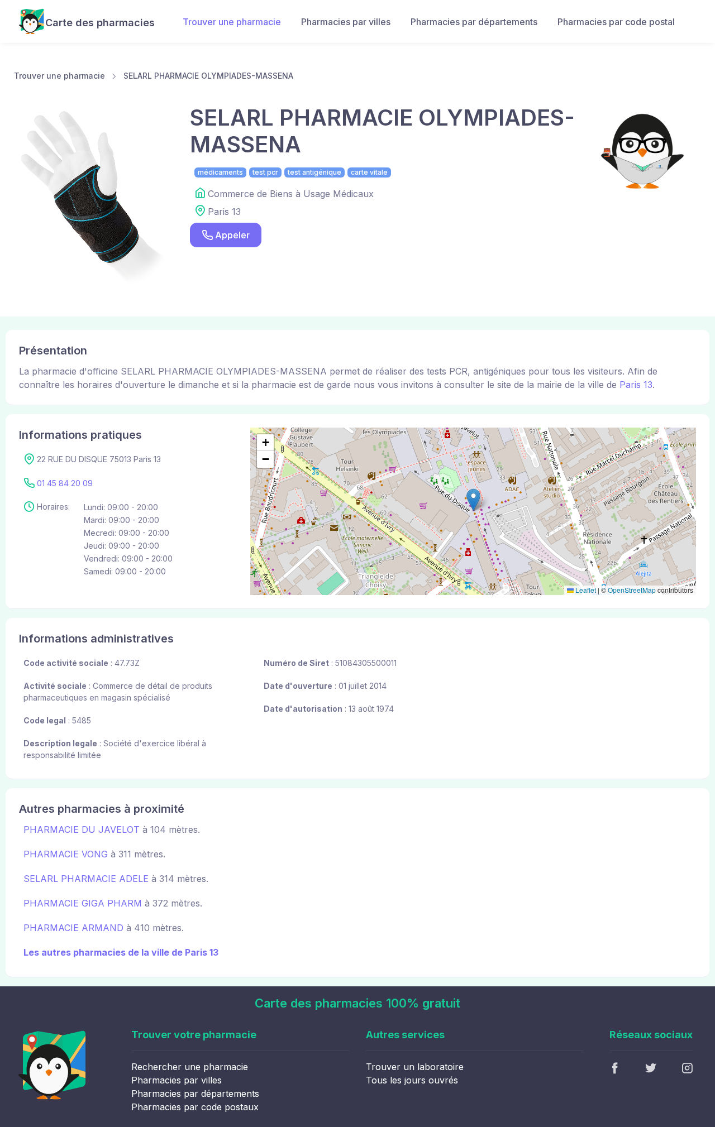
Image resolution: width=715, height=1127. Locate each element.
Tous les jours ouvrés (412, 1080)
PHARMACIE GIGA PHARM (82, 903)
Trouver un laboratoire (415, 1066)
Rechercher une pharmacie (189, 1066)
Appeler (232, 235)
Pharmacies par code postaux (195, 1106)
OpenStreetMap (632, 589)
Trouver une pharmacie (232, 21)
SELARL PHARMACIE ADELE (86, 878)
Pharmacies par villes (345, 21)
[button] (473, 499)
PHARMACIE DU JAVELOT (81, 829)
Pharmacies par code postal (616, 21)
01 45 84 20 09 (65, 483)
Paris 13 (635, 384)
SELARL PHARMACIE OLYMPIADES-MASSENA (208, 75)
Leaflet (585, 589)
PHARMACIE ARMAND (73, 927)
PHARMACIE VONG (65, 854)
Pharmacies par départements (474, 21)
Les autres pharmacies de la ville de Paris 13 (120, 952)
